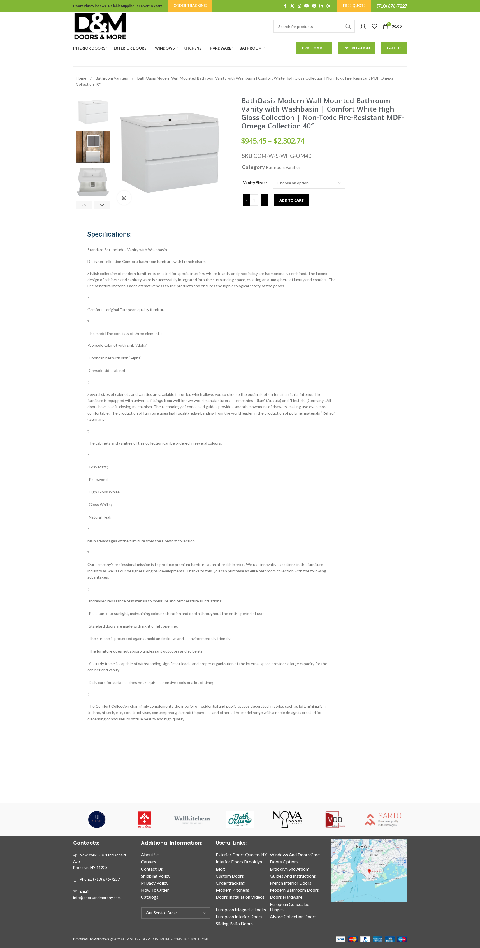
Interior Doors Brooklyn (239, 861)
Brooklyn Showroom (289, 868)
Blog (220, 868)
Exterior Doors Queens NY (241, 854)
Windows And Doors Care (295, 854)
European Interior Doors (239, 916)
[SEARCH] (348, 26)
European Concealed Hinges (289, 906)
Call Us (394, 48)
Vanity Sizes (254, 182)
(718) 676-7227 (392, 5)
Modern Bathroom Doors (294, 889)
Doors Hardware (286, 897)
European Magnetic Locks (241, 909)
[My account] (363, 26)
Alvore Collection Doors (293, 916)
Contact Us (152, 868)
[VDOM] (335, 820)
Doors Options (284, 861)
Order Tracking (190, 5)
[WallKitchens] (192, 820)
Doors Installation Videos (240, 897)
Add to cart (291, 200)
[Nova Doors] (288, 820)
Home (81, 78)
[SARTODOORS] (383, 820)
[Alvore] (97, 820)
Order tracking (230, 882)
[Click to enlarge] (124, 198)
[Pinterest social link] (314, 6)
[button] (84, 205)
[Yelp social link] (328, 6)
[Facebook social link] (285, 6)
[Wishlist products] (374, 26)
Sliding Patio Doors (234, 923)
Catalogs (149, 897)
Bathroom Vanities (112, 78)
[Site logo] (100, 26)
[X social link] (292, 6)
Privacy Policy (154, 882)
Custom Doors (230, 875)
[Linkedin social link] (321, 6)
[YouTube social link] (306, 6)
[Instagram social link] (299, 6)
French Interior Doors (290, 882)
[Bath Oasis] (240, 820)
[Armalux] (144, 820)
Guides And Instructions (293, 875)
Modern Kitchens (232, 889)
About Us (150, 854)
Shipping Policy (155, 875)
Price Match (314, 48)
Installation (356, 48)
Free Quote (354, 5)
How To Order (155, 889)
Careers (148, 861)
